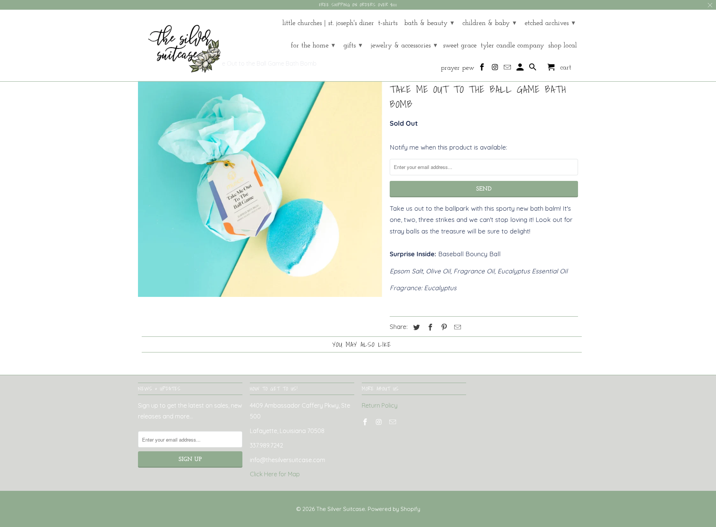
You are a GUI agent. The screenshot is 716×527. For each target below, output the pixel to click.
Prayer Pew (457, 68)
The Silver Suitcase (340, 508)
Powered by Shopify (394, 508)
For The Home (313, 45)
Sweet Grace (460, 45)
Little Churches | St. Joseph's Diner (328, 23)
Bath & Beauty (429, 23)
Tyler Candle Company (512, 45)
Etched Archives (550, 23)
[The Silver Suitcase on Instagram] (495, 69)
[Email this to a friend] (456, 327)
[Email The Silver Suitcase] (508, 69)
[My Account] (520, 69)
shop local (562, 45)
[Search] (533, 69)
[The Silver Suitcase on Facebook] (482, 69)
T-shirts (388, 23)
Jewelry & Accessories (404, 45)
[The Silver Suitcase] (180, 45)
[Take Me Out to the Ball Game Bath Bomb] (260, 188)
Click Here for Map (275, 474)
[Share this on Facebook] (429, 327)
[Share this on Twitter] (415, 327)
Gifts (352, 45)
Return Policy (380, 405)
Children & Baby (489, 23)
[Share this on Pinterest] (443, 327)
